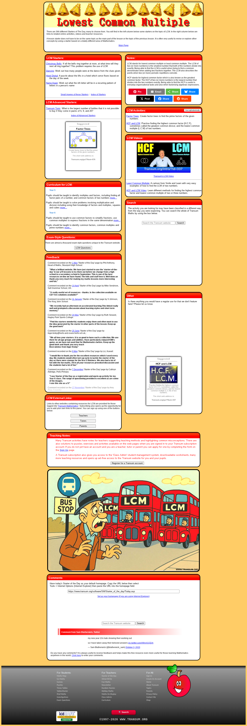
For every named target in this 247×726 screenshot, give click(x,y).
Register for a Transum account (127, 463)
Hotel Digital (52, 76)
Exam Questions (63, 700)
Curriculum (106, 700)
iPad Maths (61, 694)
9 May (75, 351)
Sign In (149, 676)
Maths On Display (109, 694)
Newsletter (106, 685)
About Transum (152, 685)
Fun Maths (106, 682)
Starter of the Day (109, 676)
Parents (149, 691)
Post (147, 98)
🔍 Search (124, 712)
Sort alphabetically (192, 110)
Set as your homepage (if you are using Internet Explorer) (123, 596)
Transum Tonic (53, 108)
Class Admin (107, 697)
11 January (77, 299)
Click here (76, 655)
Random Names (108, 688)
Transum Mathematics (68, 406)
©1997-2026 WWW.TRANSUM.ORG (123, 719)
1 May (75, 263)
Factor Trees (132, 116)
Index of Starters (98, 94)
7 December (77, 369)
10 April (75, 286)
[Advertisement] (123, 50)
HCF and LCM (133, 123)
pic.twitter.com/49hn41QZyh (140, 643)
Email (158, 91)
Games (60, 682)
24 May (75, 315)
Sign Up (64, 450)
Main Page (124, 45)
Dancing (50, 71)
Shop (148, 700)
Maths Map (61, 676)
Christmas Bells (53, 63)
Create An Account (153, 679)
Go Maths (61, 679)
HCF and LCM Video (136, 190)
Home (148, 682)
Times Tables (62, 688)
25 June (75, 331)
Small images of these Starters (74, 94)
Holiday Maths (107, 691)
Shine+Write (107, 679)
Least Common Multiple (137, 183)
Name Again (52, 83)
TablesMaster (62, 691)
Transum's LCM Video (164, 176)
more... (113, 198)
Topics (148, 688)
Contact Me (151, 697)
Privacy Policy (151, 694)
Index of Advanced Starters (83, 115)
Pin (139, 91)
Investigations (62, 697)
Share (175, 91)
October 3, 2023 (133, 647)
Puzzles (60, 685)
